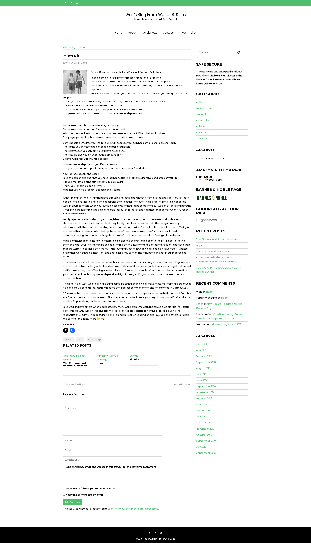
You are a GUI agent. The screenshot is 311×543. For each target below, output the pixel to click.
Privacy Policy (187, 32)
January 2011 (203, 422)
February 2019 (204, 356)
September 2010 (206, 440)
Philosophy (69, 47)
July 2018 (201, 374)
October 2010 (204, 434)
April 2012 (201, 404)
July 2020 (201, 344)
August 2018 (203, 368)
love (80, 339)
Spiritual (80, 47)
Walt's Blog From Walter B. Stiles (155, 14)
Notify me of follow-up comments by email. (91, 488)
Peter (199, 303)
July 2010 (201, 446)
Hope (100, 363)
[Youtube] (77, 2)
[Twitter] (71, 2)
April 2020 (201, 350)
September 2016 (206, 386)
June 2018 (202, 380)
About (132, 32)
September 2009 (206, 453)
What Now (137, 358)
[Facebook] (65, 2)
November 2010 (205, 428)
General (201, 114)
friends (68, 339)
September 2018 (206, 362)
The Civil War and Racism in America (75, 364)
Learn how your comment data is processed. (133, 508)
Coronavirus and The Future (212, 251)
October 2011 (203, 410)
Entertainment (205, 108)
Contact (168, 32)
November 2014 (205, 392)
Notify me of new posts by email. (84, 494)
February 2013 (204, 398)
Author (200, 102)
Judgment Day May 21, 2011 (225, 324)
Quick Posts (149, 32)
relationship (94, 339)
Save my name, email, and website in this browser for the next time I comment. (111, 467)
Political (80, 355)
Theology (102, 359)
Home (119, 32)
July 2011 (201, 416)
